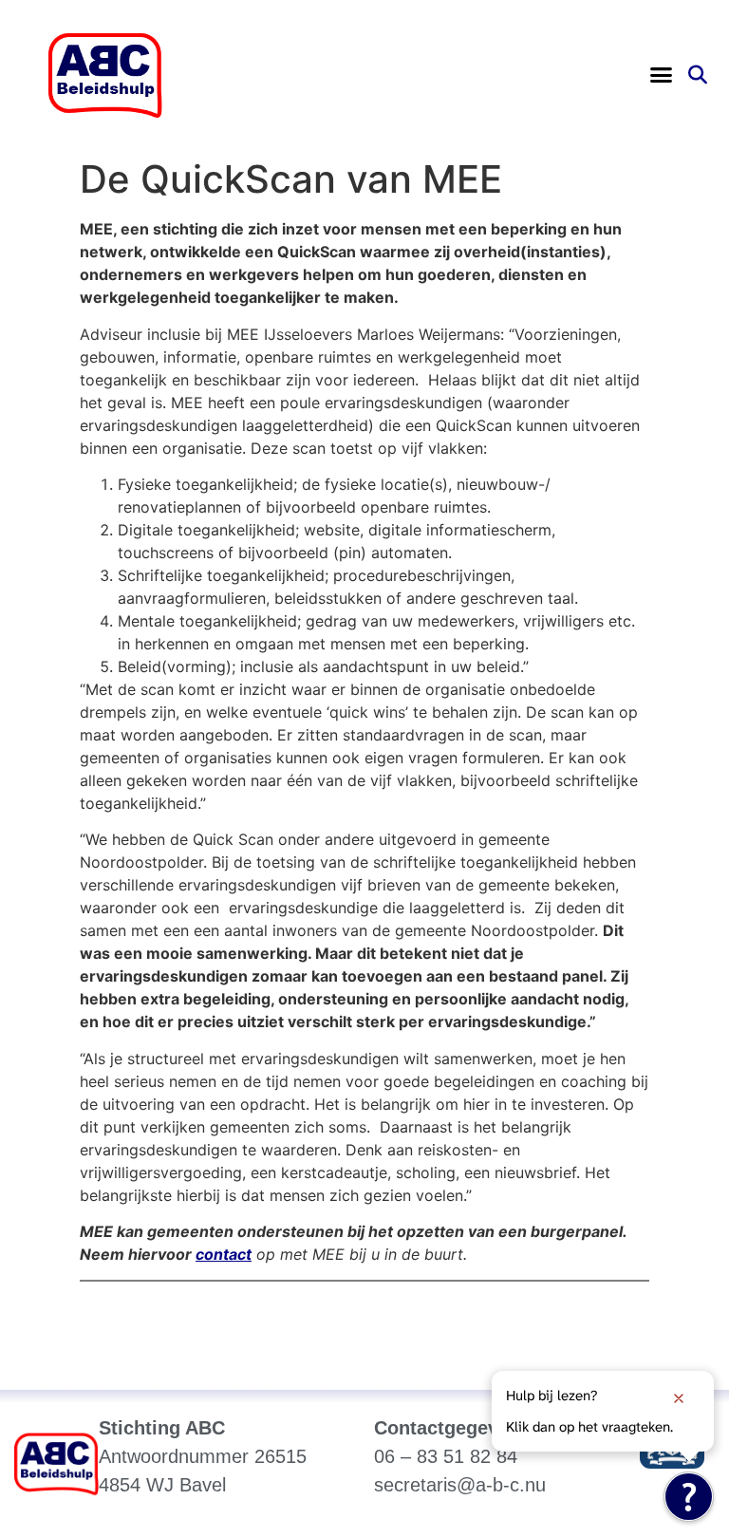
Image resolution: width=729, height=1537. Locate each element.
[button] (661, 75)
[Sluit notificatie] (678, 1398)
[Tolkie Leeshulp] (689, 1496)
